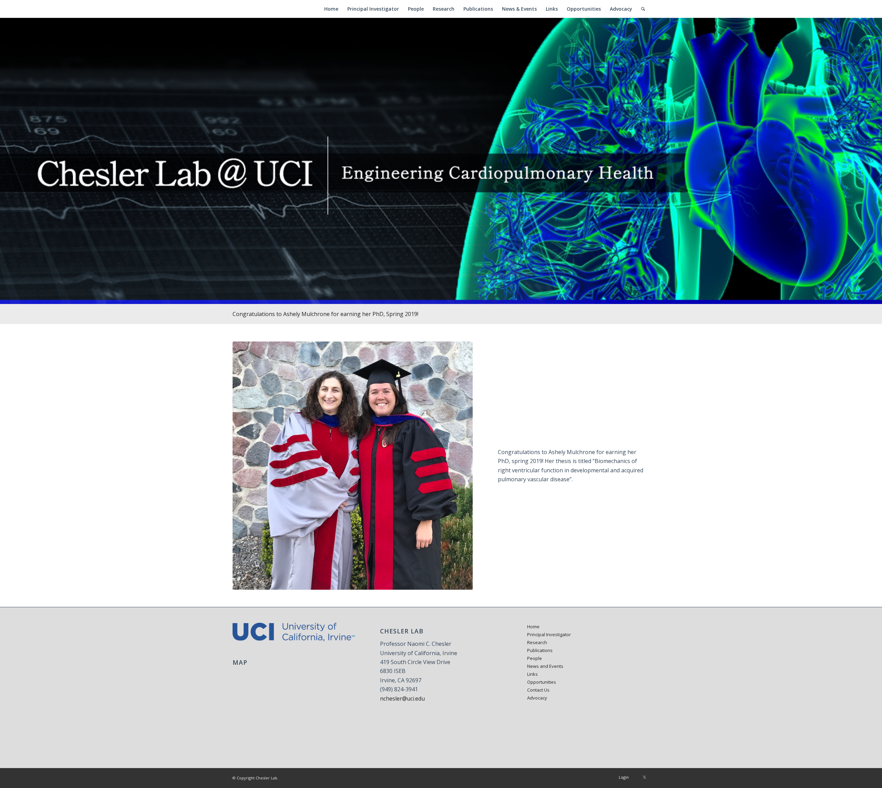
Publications (540, 650)
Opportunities (541, 682)
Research (537, 642)
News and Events (545, 666)
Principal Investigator (549, 634)
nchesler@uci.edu (402, 698)
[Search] (643, 9)
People (534, 658)
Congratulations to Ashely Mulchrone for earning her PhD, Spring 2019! (325, 314)
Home (533, 626)
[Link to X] (644, 777)
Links (532, 674)
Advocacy (537, 698)
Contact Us (538, 690)
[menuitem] (331, 9)
